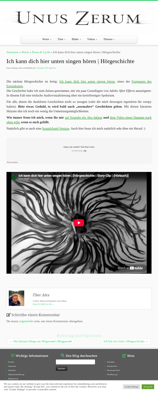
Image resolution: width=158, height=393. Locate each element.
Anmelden (110, 362)
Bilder (75, 39)
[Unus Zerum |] (79, 18)
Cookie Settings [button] (131, 387)
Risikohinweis (13, 379)
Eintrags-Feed (112, 366)
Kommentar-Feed (113, 370)
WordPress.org (112, 374)
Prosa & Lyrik (41, 52)
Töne (61, 39)
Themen (108, 39)
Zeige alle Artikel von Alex (43, 304)
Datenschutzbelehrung (16, 374)
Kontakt (11, 362)
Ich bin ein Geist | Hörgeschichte (126, 341)
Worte (46, 39)
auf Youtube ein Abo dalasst (83, 117)
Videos (91, 39)
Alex (54, 68)
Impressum (12, 366)
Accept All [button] (147, 387)
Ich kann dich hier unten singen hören (87, 81)
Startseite (12, 52)
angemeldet (26, 321)
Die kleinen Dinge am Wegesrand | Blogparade (41, 341)
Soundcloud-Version (55, 128)
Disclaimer (12, 370)
